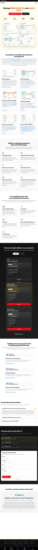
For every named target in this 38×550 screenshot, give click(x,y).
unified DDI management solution (11, 58)
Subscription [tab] (16, 253)
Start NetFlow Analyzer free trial (10, 377)
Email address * (4, 460)
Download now (4, 185)
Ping (27, 126)
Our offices (32, 543)
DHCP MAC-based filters (11, 128)
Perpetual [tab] (22, 253)
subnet (33, 211)
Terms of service (14, 541)
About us (5, 541)
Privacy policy (32, 541)
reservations (27, 81)
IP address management (16, 60)
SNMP (30, 126)
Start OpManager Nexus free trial (10, 392)
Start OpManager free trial (9, 363)
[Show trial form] (18, 479)
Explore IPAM (4, 110)
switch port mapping (29, 60)
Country (3, 469)
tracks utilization (14, 104)
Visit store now (23, 186)
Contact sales (26, 543)
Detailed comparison (19, 334)
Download (19, 279)
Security (20, 541)
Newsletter (20, 543)
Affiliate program (13, 543)
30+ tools (22, 126)
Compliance (26, 541)
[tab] (19, 438)
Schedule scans (23, 157)
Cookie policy (6, 543)
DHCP (30, 82)
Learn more (23, 110)
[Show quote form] (19, 479)
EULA (9, 541)
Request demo (25, 13)
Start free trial (5, 476)
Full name (3, 456)
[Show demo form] (20, 479)
